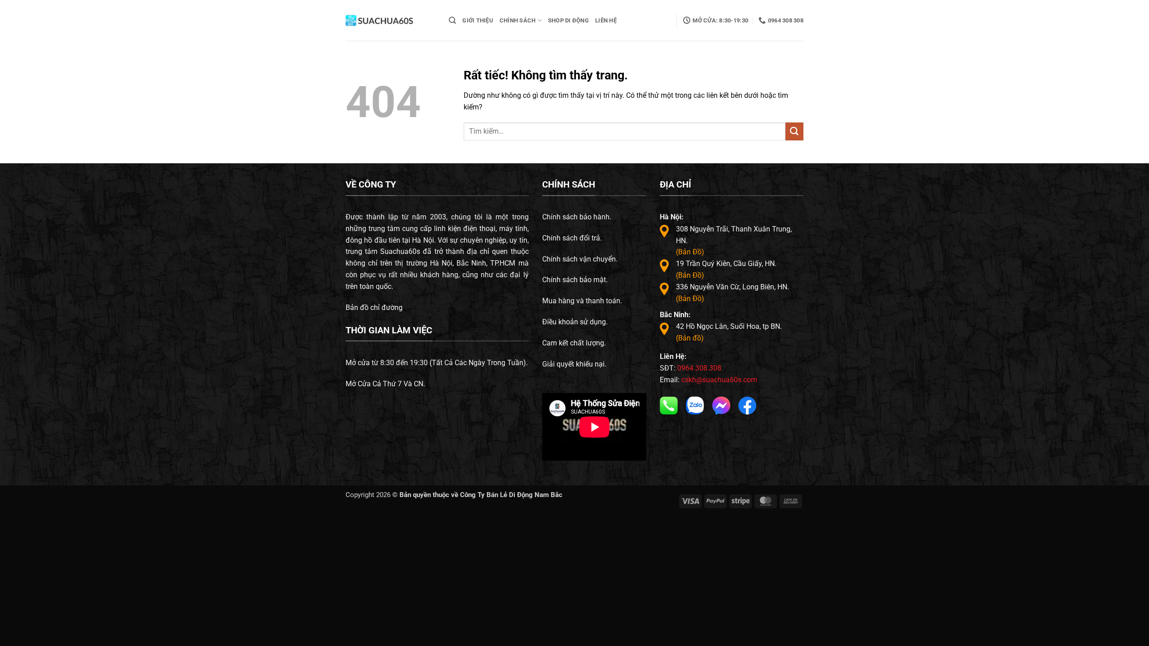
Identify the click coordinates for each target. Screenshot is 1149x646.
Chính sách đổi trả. (572, 238)
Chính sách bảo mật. (575, 279)
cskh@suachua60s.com (719, 379)
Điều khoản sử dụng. (575, 322)
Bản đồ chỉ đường (374, 307)
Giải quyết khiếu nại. (574, 364)
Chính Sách (518, 20)
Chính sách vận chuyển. (580, 259)
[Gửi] (794, 131)
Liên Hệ (606, 20)
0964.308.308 (699, 368)
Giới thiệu (477, 20)
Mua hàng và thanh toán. (582, 301)
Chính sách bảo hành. (576, 217)
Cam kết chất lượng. (574, 343)
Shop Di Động (568, 20)
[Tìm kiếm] (452, 20)
